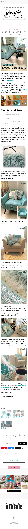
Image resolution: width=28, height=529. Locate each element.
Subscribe (22, 443)
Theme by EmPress (14, 523)
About (14, 516)
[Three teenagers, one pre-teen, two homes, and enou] (17, 478)
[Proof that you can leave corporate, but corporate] (17, 485)
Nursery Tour (5, 427)
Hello (14, 518)
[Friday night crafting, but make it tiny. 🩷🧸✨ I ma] (3, 485)
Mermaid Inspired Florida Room (6, 417)
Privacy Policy (14, 521)
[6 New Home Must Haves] (18, 413)
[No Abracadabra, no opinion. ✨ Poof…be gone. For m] (10, 478)
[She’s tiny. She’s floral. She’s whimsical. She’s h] (24, 485)
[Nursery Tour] (6, 424)
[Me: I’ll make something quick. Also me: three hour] (24, 478)
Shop (14, 519)
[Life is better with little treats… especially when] (3, 478)
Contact (14, 517)
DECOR (10, 29)
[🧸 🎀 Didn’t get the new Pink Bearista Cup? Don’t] (10, 485)
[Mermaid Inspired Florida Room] (6, 413)
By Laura (16, 29)
